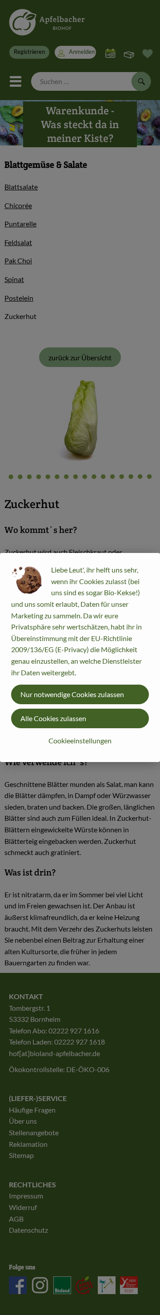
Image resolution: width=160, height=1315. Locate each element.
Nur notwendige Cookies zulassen (72, 694)
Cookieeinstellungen (80, 740)
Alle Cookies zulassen (53, 718)
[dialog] (80, 657)
